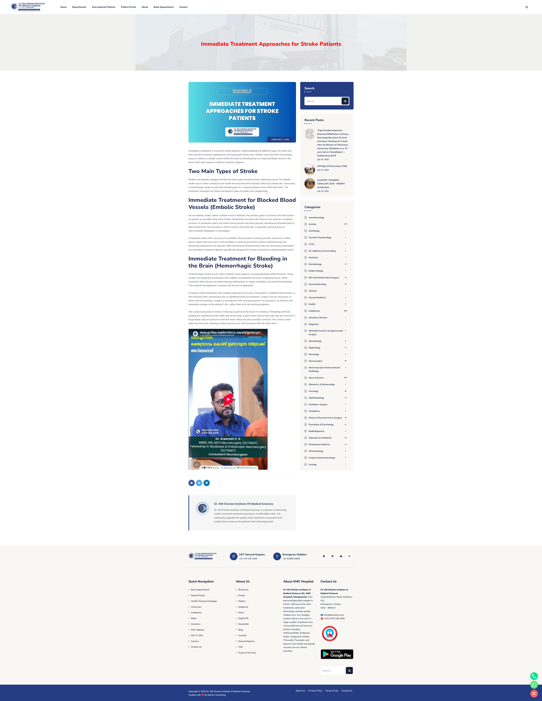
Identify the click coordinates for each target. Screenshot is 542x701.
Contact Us (196, 646)
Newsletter (243, 624)
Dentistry (313, 257)
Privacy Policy (315, 690)
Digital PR (243, 618)
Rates (193, 618)
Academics (196, 612)
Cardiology (314, 230)
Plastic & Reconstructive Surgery (325, 417)
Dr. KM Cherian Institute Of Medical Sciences (243, 503)
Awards (242, 635)
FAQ (240, 646)
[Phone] (534, 676)
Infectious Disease (318, 317)
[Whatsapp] (534, 685)
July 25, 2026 (323, 191)
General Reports (246, 641)
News (241, 612)
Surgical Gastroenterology (322, 457)
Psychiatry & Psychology (321, 424)
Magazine (313, 324)
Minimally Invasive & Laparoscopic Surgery (326, 332)
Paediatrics (314, 411)
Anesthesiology (316, 217)
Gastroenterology (317, 284)
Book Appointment (164, 7)
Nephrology (314, 347)
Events (241, 595)
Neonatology (315, 341)
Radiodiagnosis (316, 431)
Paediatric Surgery (318, 404)
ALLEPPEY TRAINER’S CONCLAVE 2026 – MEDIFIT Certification (331, 184)
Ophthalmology (316, 397)
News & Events (316, 377)
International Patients (103, 7)
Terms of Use (331, 690)
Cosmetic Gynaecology (320, 237)
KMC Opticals (197, 629)
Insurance (196, 624)
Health (312, 304)
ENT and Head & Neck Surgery (324, 277)
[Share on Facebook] (191, 483)
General (312, 290)
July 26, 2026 (323, 170)
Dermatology (315, 264)
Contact (183, 7)
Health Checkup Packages (204, 601)
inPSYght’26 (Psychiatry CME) (332, 166)
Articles (312, 224)
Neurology (314, 354)
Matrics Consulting (216, 695)
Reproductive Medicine (320, 437)
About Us (300, 690)
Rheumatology (316, 451)
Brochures (243, 589)
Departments (79, 7)
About (145, 7)
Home (63, 7)
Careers (195, 641)
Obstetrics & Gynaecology (322, 384)
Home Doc (196, 606)
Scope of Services (247, 652)
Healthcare (314, 311)
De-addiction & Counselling (322, 250)
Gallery (241, 601)
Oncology (313, 391)
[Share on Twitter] (199, 483)
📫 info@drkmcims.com (332, 615)
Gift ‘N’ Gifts (197, 635)
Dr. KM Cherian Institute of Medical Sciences (228, 691)
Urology (313, 464)
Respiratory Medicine (319, 444)
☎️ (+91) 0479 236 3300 (333, 618)
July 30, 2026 (323, 159)
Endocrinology (316, 270)
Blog (240, 629)
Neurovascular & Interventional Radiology (324, 369)
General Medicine (317, 297)
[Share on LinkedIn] (206, 483)
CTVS (311, 244)
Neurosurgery (315, 361)
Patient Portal (128, 7)
